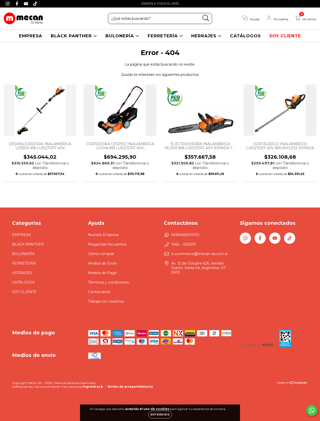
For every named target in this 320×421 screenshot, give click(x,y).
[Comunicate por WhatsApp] (312, 410)
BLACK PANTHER (72, 35)
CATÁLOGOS (245, 35)
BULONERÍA (121, 35)
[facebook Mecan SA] (17, 4)
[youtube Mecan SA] (26, 4)
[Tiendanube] (292, 383)
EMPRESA (30, 35)
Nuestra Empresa (103, 235)
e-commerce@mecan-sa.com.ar (199, 254)
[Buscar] (206, 18)
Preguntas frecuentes (107, 244)
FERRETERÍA (163, 35)
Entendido (160, 414)
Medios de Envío (102, 263)
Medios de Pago (102, 273)
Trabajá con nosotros (106, 301)
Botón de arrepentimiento (130, 386)
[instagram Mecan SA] (8, 4)
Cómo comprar (101, 254)
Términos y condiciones (108, 282)
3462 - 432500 (183, 244)
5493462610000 (185, 235)
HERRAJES (204, 35)
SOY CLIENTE (285, 35)
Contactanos (99, 292)
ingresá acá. (93, 386)
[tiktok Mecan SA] (35, 4)
